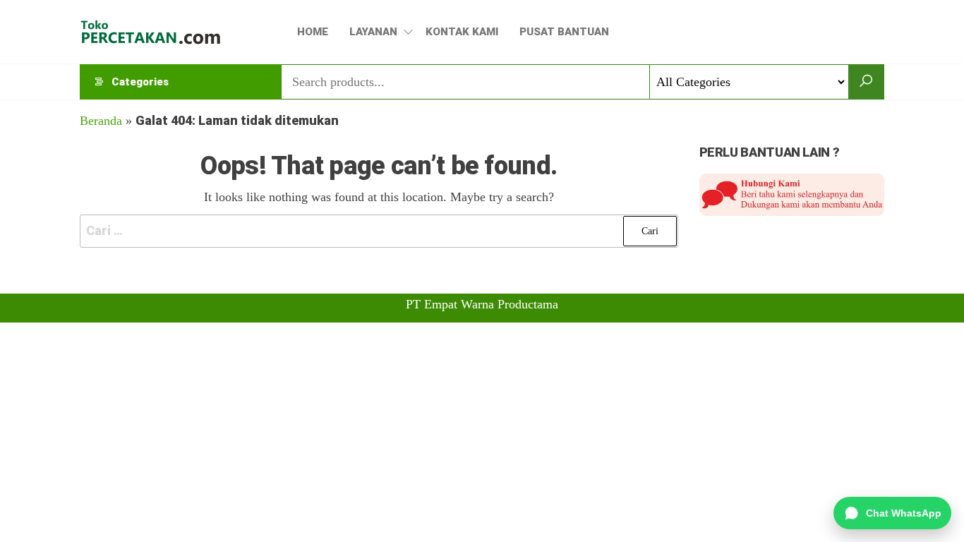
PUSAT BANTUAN (564, 31)
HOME (312, 31)
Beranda (101, 121)
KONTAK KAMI (462, 31)
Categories (140, 82)
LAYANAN (373, 31)
